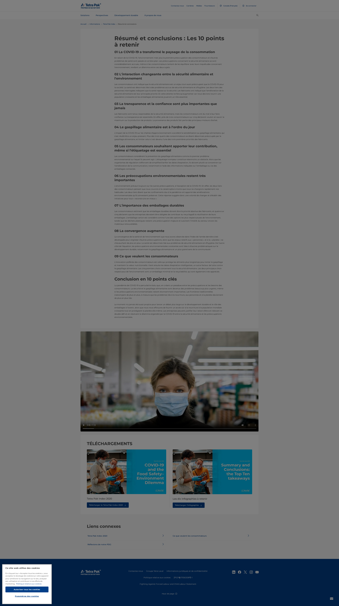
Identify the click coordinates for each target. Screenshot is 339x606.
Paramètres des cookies (27, 596)
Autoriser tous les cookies (27, 589)
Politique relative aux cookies (28, 584)
